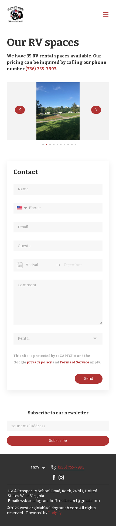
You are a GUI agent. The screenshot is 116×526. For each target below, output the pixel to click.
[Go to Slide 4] (53, 144)
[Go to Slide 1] (42, 144)
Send (88, 378)
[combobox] (38, 468)
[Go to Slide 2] (46, 144)
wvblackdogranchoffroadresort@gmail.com (60, 501)
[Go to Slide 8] (68, 144)
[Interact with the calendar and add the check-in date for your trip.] (20, 265)
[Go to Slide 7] (64, 144)
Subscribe (58, 440)
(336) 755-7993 (40, 68)
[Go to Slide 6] (61, 144)
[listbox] (58, 339)
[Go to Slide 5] (57, 144)
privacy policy (39, 362)
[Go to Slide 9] (71, 144)
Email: (13, 501)
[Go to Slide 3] (50, 144)
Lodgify (55, 513)
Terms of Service (74, 362)
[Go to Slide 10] (75, 144)
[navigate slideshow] (20, 110)
